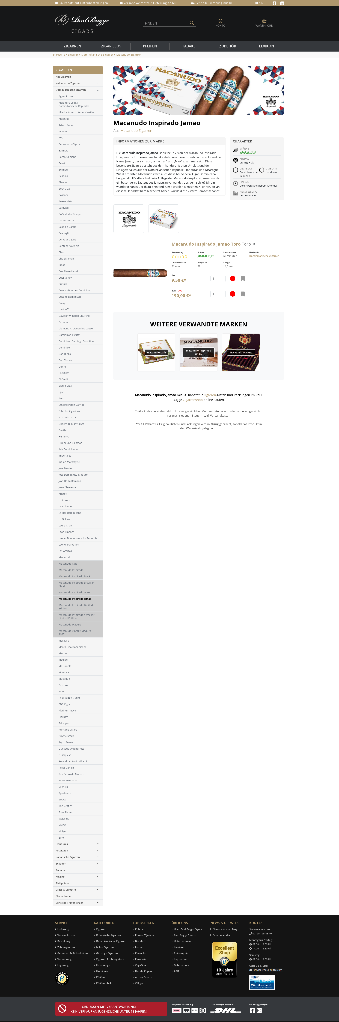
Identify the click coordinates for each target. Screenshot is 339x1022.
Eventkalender (221, 935)
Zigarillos (111, 46)
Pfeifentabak (104, 983)
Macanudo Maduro (241, 352)
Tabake (189, 46)
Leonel (139, 947)
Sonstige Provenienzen (70, 902)
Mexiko (60, 876)
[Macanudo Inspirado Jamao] (129, 219)
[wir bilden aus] (262, 981)
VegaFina (140, 965)
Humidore (102, 971)
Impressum (180, 959)
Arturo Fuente (143, 977)
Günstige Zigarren (107, 953)
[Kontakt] (266, 968)
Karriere (179, 947)
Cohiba (139, 929)
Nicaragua (62, 850)
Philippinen (63, 883)
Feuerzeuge (103, 965)
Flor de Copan (143, 971)
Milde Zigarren (105, 947)
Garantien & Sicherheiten (72, 953)
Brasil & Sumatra (66, 889)
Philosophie (181, 953)
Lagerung (63, 965)
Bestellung (63, 941)
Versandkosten (66, 935)
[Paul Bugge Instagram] (282, 3)
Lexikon (266, 46)
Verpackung (64, 959)
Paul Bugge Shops (184, 935)
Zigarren (72, 46)
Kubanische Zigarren (68, 83)
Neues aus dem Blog (225, 929)
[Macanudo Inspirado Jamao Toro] (140, 273)
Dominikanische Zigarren (264, 256)
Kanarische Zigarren (68, 857)
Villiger (139, 983)
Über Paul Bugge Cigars (188, 929)
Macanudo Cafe (156, 352)
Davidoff (140, 941)
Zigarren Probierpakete (110, 959)
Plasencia (140, 959)
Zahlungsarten (66, 947)
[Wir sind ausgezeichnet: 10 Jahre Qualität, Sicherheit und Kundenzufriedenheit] (224, 961)
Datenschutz (181, 965)
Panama (61, 870)
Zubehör (227, 46)
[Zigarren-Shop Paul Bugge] (82, 23)
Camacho (140, 953)
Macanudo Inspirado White (198, 352)
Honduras (62, 844)
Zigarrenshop (193, 400)
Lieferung (63, 929)
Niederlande (63, 896)
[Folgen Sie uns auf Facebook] (275, 3)
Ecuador (61, 863)
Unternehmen (182, 941)
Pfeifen (150, 46)
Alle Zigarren (63, 76)
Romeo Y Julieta (144, 935)
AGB (176, 971)
